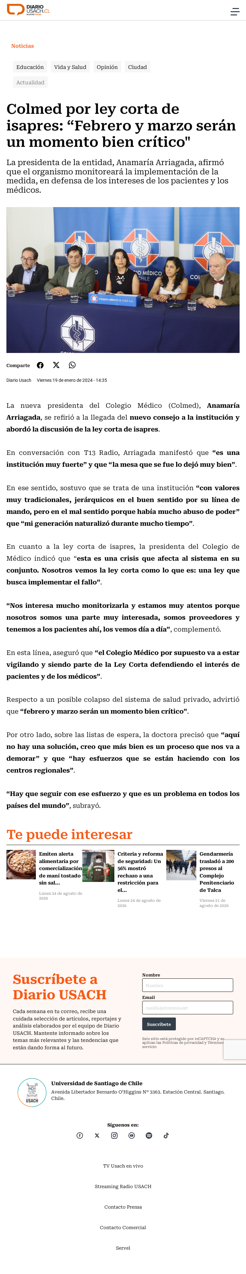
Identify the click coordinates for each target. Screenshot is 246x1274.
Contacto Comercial (123, 1227)
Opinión (107, 67)
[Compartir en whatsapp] (72, 365)
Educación (30, 67)
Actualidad (30, 82)
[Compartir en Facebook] (40, 365)
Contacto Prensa (123, 1206)
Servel (123, 1247)
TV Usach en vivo (123, 1165)
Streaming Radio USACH (123, 1186)
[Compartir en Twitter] (56, 365)
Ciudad (137, 67)
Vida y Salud (70, 67)
